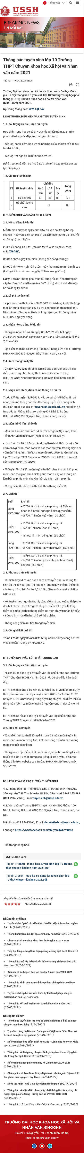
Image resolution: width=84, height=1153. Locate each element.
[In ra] (71, 84)
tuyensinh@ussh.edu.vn (50, 406)
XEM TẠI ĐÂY (37, 109)
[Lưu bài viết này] (78, 84)
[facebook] (34, 1146)
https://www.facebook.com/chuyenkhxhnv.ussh (44, 830)
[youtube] (42, 1146)
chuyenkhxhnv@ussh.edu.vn (61, 822)
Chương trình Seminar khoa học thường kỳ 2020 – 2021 (38, 940)
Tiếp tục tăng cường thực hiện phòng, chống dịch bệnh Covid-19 (42, 951)
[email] (50, 1146)
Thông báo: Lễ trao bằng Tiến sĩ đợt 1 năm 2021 (34, 1104)
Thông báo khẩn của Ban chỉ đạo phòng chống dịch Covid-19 (41, 982)
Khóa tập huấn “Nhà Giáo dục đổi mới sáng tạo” (33, 1083)
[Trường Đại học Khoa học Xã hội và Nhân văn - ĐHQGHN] (5, 11)
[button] (51, 3)
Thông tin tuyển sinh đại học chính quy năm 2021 (34, 933)
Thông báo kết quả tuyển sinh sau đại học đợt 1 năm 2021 (39, 1003)
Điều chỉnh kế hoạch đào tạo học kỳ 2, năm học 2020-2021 (39, 972)
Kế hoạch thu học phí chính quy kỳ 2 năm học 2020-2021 (38, 1062)
